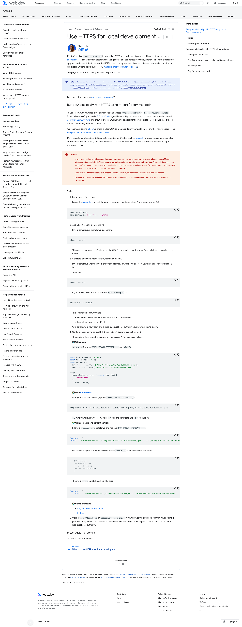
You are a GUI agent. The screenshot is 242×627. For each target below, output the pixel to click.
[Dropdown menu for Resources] (47, 3)
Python (80, 513)
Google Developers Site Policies (113, 577)
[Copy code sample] (178, 209)
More (230, 16)
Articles (7, 10)
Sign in (236, 3)
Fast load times (28, 16)
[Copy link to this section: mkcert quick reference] (97, 532)
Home (69, 29)
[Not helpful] (173, 29)
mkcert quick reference (102, 97)
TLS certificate (103, 116)
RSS (201, 610)
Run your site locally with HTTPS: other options (88, 132)
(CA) (78, 120)
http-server (86, 392)
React (184, 16)
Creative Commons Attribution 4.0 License (134, 574)
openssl (139, 138)
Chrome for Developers (167, 598)
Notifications (124, 16)
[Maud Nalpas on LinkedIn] (82, 50)
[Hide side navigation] (30, 622)
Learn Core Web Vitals (50, 16)
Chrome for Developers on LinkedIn (214, 606)
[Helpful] (169, 29)
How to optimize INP (145, 16)
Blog (103, 3)
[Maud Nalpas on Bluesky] (86, 50)
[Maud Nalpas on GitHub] (79, 50)
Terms (39, 622)
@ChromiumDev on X (208, 598)
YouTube (203, 602)
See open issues (123, 602)
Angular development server (90, 508)
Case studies (163, 606)
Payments (108, 16)
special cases (73, 60)
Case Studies (116, 3)
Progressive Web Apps (88, 16)
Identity (69, 16)
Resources (39, 3)
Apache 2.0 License (77, 577)
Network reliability (167, 16)
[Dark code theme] (175, 209)
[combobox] (191, 3)
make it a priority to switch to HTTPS (120, 67)
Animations (197, 16)
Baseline (70, 3)
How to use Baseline (87, 3)
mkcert (91, 129)
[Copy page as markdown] (167, 37)
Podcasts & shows (165, 610)
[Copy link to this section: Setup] (76, 191)
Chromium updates (166, 602)
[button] (121, 538)
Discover (57, 3)
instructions (87, 202)
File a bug (120, 598)
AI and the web (9, 16)
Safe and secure (215, 16)
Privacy (47, 622)
